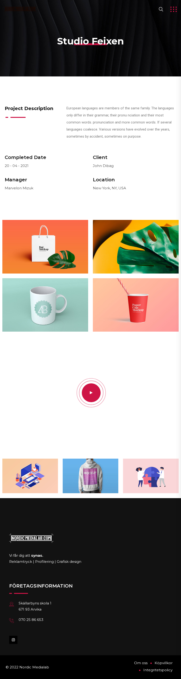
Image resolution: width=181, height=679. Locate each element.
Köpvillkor (164, 663)
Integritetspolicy (158, 670)
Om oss (141, 663)
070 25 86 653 (31, 619)
